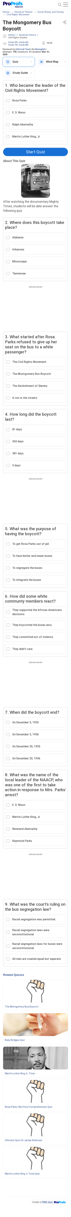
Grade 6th (23, 42)
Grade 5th (13, 42)
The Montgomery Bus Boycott (21, 1006)
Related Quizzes (13, 974)
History (11, 35)
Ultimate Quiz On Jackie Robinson (23, 1140)
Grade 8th (23, 45)
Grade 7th (13, 45)
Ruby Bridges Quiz (15, 1040)
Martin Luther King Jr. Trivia (20, 1073)
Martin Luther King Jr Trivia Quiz (22, 1173)
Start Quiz (35, 151)
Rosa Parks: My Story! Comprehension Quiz (28, 1106)
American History (27, 35)
